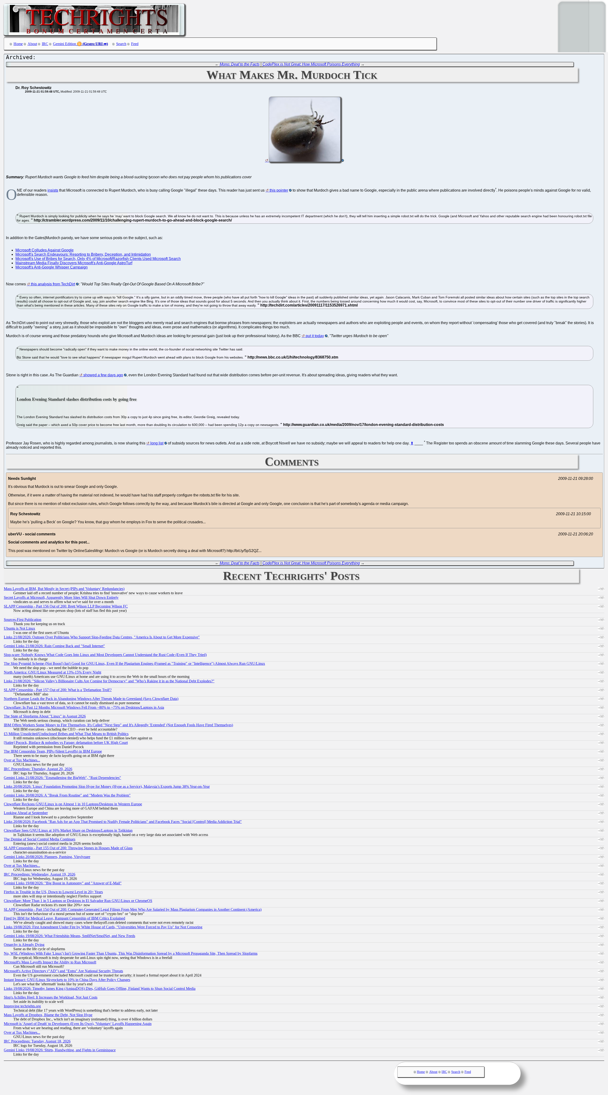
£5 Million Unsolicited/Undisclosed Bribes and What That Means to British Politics (66, 734)
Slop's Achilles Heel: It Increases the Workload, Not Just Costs (50, 997)
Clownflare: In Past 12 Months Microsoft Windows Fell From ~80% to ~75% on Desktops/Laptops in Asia (84, 707)
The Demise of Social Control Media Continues (39, 839)
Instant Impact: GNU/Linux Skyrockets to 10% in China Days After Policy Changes (67, 980)
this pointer (279, 190)
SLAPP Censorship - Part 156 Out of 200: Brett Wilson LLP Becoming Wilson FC (66, 606)
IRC (45, 44)
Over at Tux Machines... (22, 760)
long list (156, 443)
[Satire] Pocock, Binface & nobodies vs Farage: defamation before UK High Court (66, 743)
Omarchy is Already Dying (24, 945)
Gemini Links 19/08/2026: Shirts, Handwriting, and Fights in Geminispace (60, 1050)
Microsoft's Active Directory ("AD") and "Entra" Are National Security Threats (63, 971)
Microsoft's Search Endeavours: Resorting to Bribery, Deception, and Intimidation (83, 254)
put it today (315, 336)
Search (121, 44)
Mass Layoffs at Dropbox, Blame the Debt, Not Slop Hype (48, 1015)
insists (53, 190)
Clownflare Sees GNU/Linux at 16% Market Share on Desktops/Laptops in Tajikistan (68, 830)
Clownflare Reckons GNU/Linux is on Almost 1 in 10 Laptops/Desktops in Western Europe (73, 804)
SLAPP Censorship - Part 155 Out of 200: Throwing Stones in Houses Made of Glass (68, 848)
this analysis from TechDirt (53, 284)
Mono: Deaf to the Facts (240, 64)
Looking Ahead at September (26, 813)
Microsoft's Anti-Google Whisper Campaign (51, 267)
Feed (134, 44)
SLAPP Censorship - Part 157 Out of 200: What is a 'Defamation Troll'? (58, 690)
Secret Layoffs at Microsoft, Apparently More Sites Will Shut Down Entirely (61, 597)
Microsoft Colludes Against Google (44, 250)
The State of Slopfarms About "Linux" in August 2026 (45, 716)
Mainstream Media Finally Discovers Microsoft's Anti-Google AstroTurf (73, 263)
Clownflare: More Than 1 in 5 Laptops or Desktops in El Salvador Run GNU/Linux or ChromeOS (78, 901)
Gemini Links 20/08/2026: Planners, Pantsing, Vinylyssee (47, 857)
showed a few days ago (103, 375)
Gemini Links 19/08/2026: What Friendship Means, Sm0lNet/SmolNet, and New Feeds (69, 936)
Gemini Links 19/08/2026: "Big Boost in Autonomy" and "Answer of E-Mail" (63, 883)
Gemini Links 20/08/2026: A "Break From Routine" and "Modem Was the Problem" (67, 795)
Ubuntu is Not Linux (19, 628)
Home (18, 44)
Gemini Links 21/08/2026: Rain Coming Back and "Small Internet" (54, 646)
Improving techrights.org (22, 1006)
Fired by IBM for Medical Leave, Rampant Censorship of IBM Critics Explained (64, 918)
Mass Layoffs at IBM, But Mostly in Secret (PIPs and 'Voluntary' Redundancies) (64, 589)
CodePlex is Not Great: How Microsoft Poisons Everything (311, 64)
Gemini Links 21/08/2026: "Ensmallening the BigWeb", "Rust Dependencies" (62, 778)
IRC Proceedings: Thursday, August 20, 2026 (38, 769)
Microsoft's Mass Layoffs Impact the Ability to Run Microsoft (50, 962)
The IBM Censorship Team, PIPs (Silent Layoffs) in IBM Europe (53, 751)
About (32, 44)
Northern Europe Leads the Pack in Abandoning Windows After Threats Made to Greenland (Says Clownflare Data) (91, 699)
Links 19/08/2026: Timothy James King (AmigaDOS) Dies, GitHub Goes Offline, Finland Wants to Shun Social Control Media (99, 988)
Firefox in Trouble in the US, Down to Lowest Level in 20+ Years (53, 892)
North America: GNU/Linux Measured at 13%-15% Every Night (52, 672)
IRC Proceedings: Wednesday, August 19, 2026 (39, 874)
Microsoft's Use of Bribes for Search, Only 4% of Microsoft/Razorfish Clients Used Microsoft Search (98, 259)
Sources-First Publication (22, 620)
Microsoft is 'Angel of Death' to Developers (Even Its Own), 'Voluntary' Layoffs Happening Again (78, 1024)
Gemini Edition (64, 44)
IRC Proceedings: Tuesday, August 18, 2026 (37, 1041)
